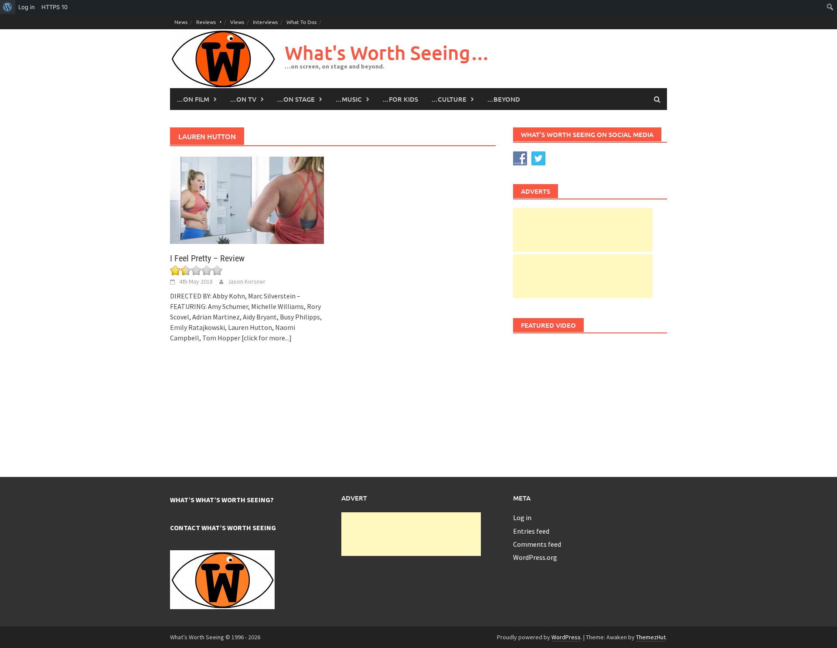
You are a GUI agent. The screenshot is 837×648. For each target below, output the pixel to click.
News (180, 21)
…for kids (400, 99)
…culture (448, 99)
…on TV (243, 99)
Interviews (265, 21)
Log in (522, 517)
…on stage (296, 99)
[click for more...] (267, 337)
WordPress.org (535, 557)
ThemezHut (651, 637)
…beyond (503, 99)
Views (237, 21)
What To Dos (301, 21)
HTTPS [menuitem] (54, 6)
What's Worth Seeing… (387, 53)
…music (348, 99)
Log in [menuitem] (26, 6)
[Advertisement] (583, 230)
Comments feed (537, 544)
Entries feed (531, 531)
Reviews (206, 21)
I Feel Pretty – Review (207, 258)
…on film (193, 99)
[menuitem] (7, 7)
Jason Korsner (246, 281)
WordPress (566, 637)
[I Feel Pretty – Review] (247, 199)
